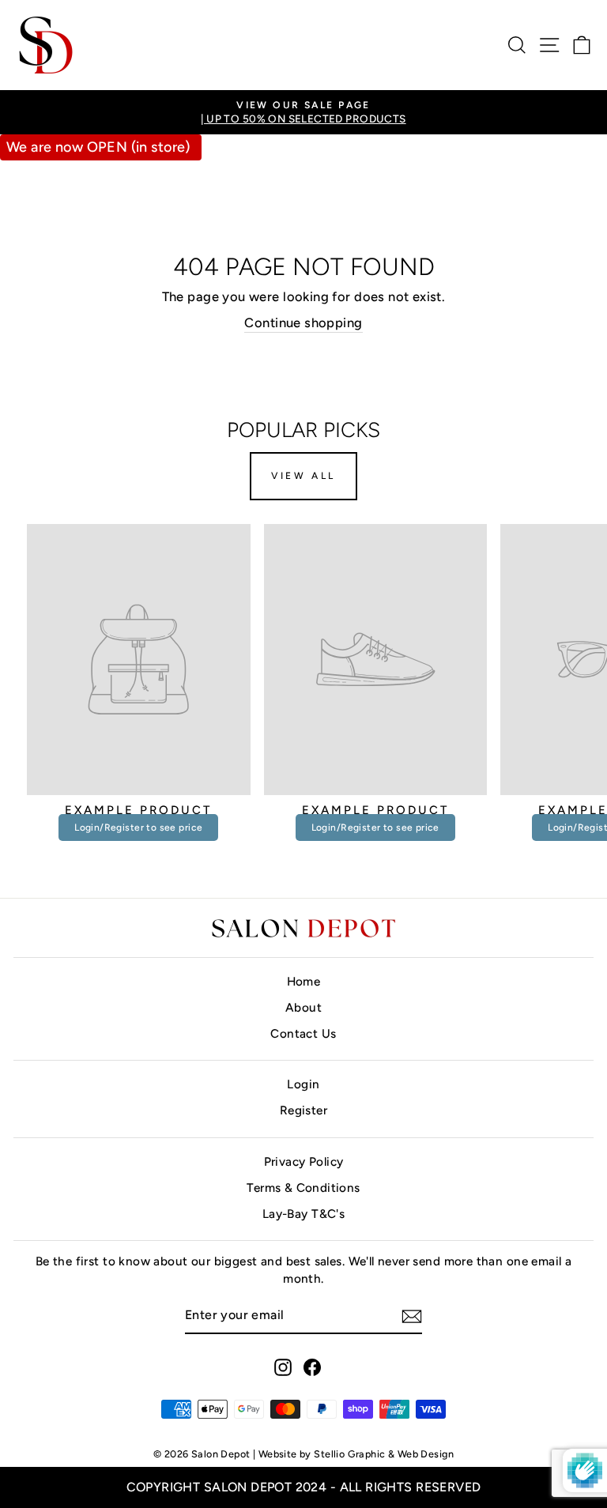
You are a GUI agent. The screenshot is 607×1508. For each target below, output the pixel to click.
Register (303, 1110)
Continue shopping (303, 322)
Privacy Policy (304, 1161)
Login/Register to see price (138, 827)
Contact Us (303, 1033)
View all (303, 475)
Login (303, 1083)
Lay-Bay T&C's (303, 1213)
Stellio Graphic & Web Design (384, 1454)
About (303, 1007)
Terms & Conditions (303, 1187)
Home (304, 981)
